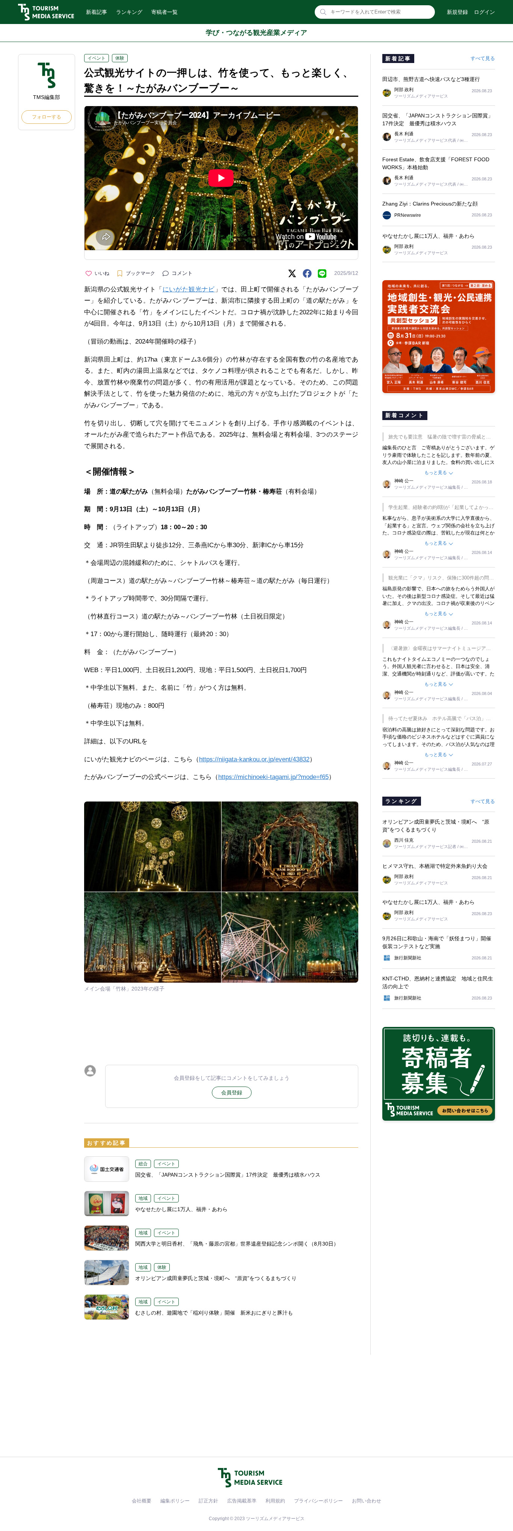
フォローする (46, 117)
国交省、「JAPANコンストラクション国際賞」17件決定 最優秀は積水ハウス (227, 1175)
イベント (97, 58)
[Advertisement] (221, 1024)
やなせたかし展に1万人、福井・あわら (181, 1209)
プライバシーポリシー (318, 1501)
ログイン (484, 12)
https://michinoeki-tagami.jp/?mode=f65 (273, 777)
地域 (143, 1198)
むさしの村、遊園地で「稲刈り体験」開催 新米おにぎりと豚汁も (214, 1313)
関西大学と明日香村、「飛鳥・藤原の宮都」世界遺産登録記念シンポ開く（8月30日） (237, 1244)
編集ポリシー (175, 1501)
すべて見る (483, 58)
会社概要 (141, 1501)
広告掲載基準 (241, 1501)
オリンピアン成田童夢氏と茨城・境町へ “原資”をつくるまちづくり (216, 1278)
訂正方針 (208, 1501)
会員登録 (231, 1093)
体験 (119, 58)
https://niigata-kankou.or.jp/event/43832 (254, 759)
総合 (143, 1163)
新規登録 (457, 12)
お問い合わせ (366, 1501)
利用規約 (275, 1501)
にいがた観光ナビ (189, 289)
